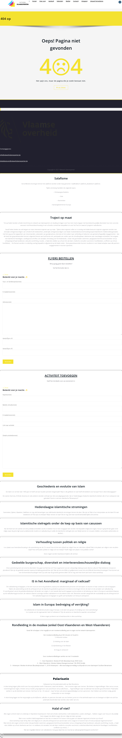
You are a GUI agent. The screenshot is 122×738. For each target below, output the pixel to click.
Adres (7, 302)
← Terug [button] (5, 274)
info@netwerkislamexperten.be (10, 155)
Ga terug (62, 87)
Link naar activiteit (8, 425)
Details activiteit (10, 435)
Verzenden (8, 361)
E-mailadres (9, 292)
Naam (7, 395)
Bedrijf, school (10, 405)
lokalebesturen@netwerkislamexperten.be (14, 161)
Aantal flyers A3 (8, 338)
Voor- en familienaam (12, 282)
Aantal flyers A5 (8, 349)
